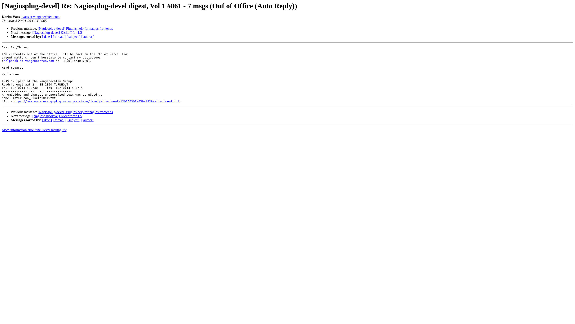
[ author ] (87, 36)
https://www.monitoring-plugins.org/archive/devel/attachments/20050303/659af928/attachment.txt (96, 101)
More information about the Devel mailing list (34, 130)
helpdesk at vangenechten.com (29, 61)
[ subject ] (73, 36)
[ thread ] (59, 36)
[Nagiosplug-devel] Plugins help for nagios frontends (75, 28)
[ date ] (47, 36)
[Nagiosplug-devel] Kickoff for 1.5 (57, 32)
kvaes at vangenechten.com (40, 17)
